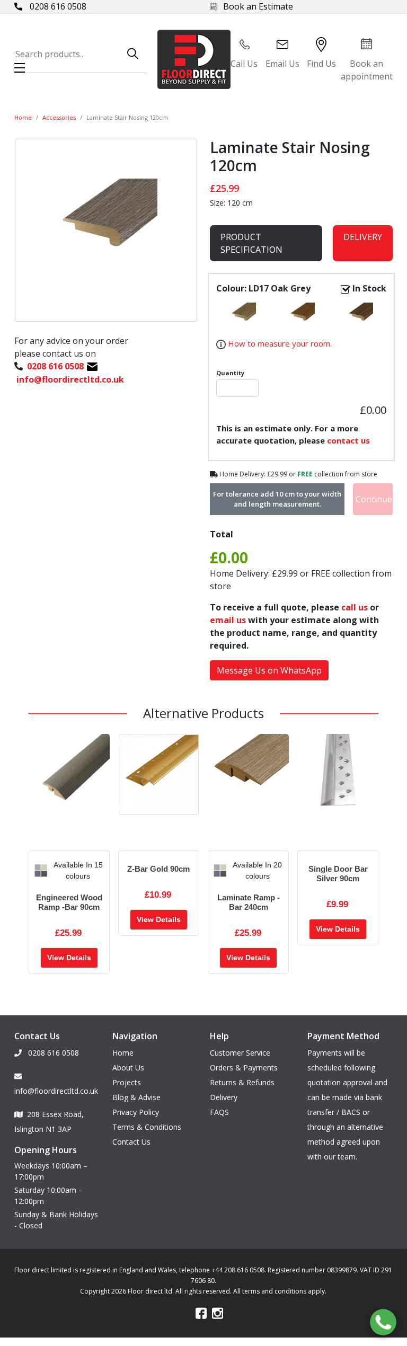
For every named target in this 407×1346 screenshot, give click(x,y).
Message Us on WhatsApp (269, 670)
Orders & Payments (244, 1067)
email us (228, 620)
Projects (126, 1082)
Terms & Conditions (146, 1127)
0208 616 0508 (57, 6)
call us (354, 607)
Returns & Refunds (242, 1082)
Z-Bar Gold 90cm (158, 868)
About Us (128, 1067)
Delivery (362, 237)
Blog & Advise (136, 1097)
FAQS (219, 1112)
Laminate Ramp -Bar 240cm (248, 902)
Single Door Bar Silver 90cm (338, 873)
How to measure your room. (279, 343)
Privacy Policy (135, 1112)
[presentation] (37, 871)
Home (23, 117)
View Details (69, 957)
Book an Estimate (258, 6)
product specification (251, 243)
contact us (348, 440)
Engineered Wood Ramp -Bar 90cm (69, 902)
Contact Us (131, 1142)
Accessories (59, 117)
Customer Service (240, 1053)
